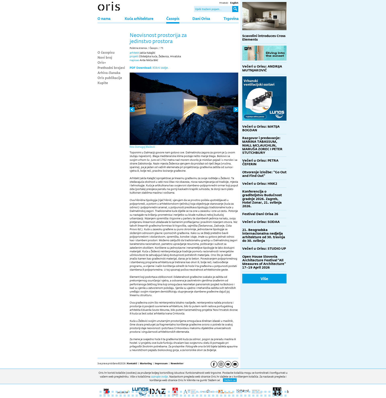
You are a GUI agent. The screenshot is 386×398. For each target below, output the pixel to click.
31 (221, 392)
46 (281, 392)
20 (177, 392)
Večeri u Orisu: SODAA (261, 222)
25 (197, 392)
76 (213, 396)
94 (285, 396)
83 (241, 396)
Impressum (161, 363)
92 (277, 396)
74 (205, 396)
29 (213, 392)
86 (253, 396)
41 (261, 392)
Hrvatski (223, 2)
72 (197, 396)
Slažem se (230, 380)
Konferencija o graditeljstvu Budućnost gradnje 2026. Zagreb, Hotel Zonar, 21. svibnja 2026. (262, 198)
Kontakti (132, 363)
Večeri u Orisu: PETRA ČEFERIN (260, 162)
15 (157, 392)
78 (221, 396)
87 (257, 396)
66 (173, 396)
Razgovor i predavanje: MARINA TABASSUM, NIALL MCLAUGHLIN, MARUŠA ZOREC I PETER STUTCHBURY (262, 145)
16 (161, 392)
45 (277, 392)
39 (253, 392)
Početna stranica (138, 48)
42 (265, 392)
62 (157, 396)
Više (264, 278)
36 (241, 392)
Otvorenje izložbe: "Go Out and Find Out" (264, 174)
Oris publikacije (110, 77)
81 (233, 396)
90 (269, 396)
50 (109, 396)
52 (117, 396)
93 (281, 396)
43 (269, 392)
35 (237, 392)
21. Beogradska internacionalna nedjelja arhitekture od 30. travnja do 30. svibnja (263, 235)
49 (105, 396)
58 (141, 396)
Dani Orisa (201, 18)
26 (201, 392)
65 (169, 396)
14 (153, 392)
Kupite (103, 82)
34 (233, 392)
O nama (104, 18)
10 (137, 392)
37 (245, 392)
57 (137, 396)
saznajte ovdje (159, 376)
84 (245, 396)
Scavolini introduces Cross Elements (263, 38)
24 (193, 392)
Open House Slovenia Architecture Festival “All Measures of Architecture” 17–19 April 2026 (264, 262)
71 (193, 396)
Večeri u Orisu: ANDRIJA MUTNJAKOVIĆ (262, 68)
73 (201, 396)
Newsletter (177, 363)
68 (181, 396)
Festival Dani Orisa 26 (260, 214)
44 (273, 392)
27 (205, 392)
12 (145, 392)
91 (273, 396)
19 (173, 392)
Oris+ (102, 62)
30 (217, 392)
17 (165, 392)
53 (121, 396)
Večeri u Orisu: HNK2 (259, 184)
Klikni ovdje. (161, 68)
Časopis (172, 18)
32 (225, 392)
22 (185, 392)
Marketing (146, 363)
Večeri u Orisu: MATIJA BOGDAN (261, 128)
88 (261, 396)
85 (249, 396)
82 (237, 396)
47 (285, 392)
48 (101, 396)
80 (229, 396)
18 (169, 392)
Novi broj (105, 57)
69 (185, 396)
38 (249, 392)
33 (229, 392)
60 (149, 396)
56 (133, 396)
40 (257, 392)
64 (165, 396)
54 (125, 396)
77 (217, 396)
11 (141, 392)
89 (265, 396)
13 (149, 392)
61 (153, 396)
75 (161, 48)
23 (189, 392)
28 (209, 392)
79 (225, 396)
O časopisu (106, 52)
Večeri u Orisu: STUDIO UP (264, 248)
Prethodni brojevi (111, 67)
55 (129, 396)
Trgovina (231, 18)
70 (189, 396)
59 (145, 396)
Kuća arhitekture (139, 18)
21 (181, 392)
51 (113, 396)
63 (161, 396)
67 (177, 396)
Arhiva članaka (109, 72)
